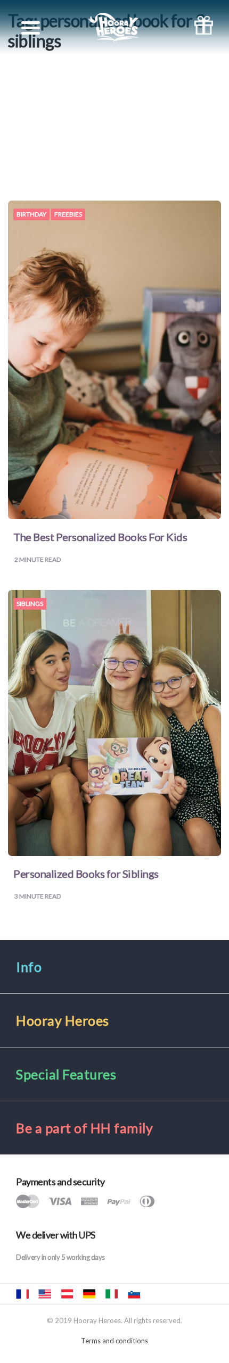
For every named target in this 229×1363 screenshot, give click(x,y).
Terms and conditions (114, 1340)
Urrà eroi (111, 1294)
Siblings (30, 604)
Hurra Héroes (156, 1294)
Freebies (68, 214)
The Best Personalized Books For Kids (100, 536)
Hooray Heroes (44, 1294)
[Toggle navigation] (30, 28)
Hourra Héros (22, 1294)
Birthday (31, 214)
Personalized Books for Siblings (86, 873)
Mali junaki (133, 1294)
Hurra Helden (67, 1294)
